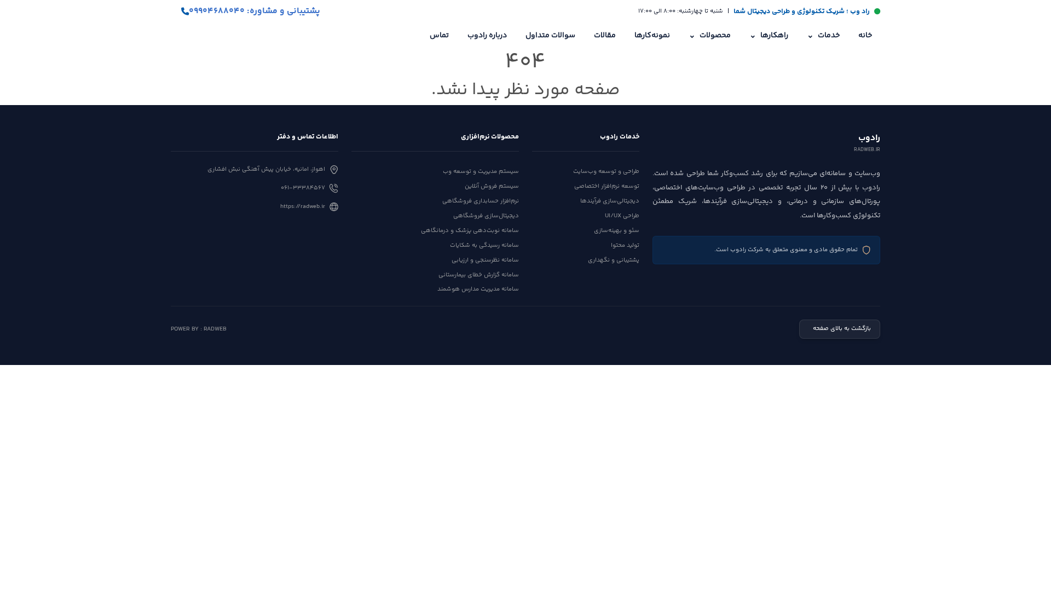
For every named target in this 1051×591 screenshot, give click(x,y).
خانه (865, 36)
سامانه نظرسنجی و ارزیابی (485, 260)
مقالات (605, 36)
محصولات (710, 36)
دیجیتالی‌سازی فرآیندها (609, 201)
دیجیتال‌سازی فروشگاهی (486, 216)
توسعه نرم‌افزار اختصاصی (606, 186)
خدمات (823, 36)
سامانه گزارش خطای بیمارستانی (478, 275)
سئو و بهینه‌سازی (616, 230)
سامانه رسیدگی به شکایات (484, 245)
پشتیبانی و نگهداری (613, 260)
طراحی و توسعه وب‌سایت (606, 171)
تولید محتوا (625, 245)
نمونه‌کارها (652, 36)
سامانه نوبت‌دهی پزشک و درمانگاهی (470, 230)
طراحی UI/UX (622, 216)
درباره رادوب (487, 36)
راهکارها (768, 36)
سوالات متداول (550, 36)
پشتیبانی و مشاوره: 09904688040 (254, 11)
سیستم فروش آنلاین (492, 186)
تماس (439, 36)
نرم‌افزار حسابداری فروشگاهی (480, 201)
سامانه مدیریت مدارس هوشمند (478, 289)
